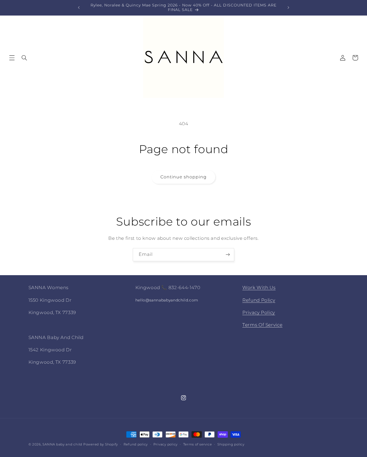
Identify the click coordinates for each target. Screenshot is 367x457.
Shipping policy (230, 444)
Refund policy (136, 444)
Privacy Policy (258, 312)
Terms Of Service (262, 324)
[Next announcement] (288, 7)
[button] (12, 57)
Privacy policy (165, 444)
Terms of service (197, 444)
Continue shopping (183, 176)
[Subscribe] (228, 254)
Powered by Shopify (100, 444)
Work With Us (259, 287)
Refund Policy (258, 300)
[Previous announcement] (79, 7)
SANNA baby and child (62, 444)
